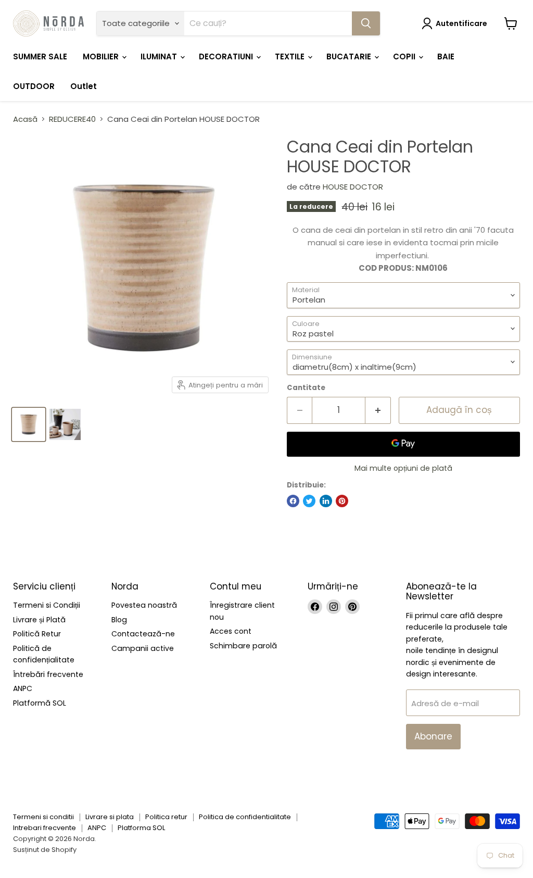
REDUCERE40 (72, 119)
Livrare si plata (109, 817)
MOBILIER (102, 56)
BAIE (445, 56)
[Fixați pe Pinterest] (342, 501)
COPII (405, 56)
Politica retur (166, 817)
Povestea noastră (144, 605)
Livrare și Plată (39, 619)
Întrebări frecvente (48, 674)
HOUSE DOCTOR (353, 186)
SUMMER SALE (40, 56)
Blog (119, 619)
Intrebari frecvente (44, 828)
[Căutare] (366, 23)
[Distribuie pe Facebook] (293, 501)
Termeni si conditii (43, 817)
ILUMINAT (160, 56)
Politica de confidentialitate (245, 817)
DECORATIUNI (227, 56)
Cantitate (306, 388)
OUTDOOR (34, 86)
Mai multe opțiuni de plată (403, 468)
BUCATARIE (349, 56)
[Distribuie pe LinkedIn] (326, 501)
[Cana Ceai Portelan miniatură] (28, 424)
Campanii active (142, 648)
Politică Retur (37, 634)
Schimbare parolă (243, 646)
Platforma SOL (141, 828)
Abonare (433, 736)
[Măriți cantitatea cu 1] (378, 410)
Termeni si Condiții (46, 605)
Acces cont (230, 631)
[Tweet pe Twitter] (309, 501)
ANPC (22, 688)
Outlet (83, 86)
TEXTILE (291, 56)
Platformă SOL (39, 703)
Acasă (25, 119)
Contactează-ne (143, 634)
